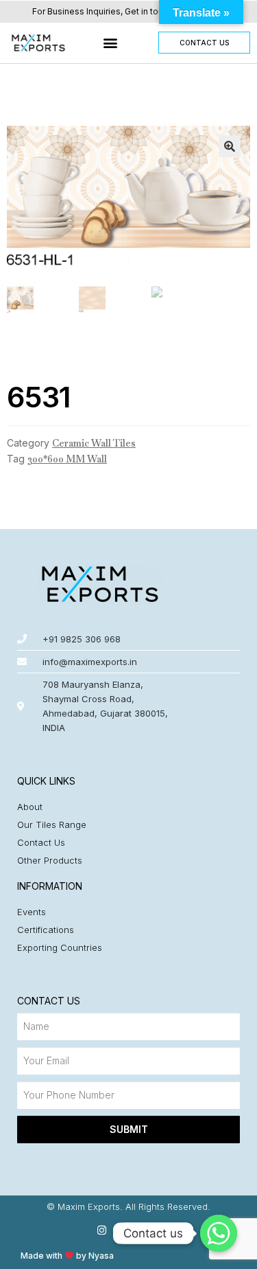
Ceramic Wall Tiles (94, 443)
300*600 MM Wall (67, 459)
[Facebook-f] (128, 1230)
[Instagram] (102, 1230)
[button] (110, 43)
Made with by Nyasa (67, 1255)
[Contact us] (218, 1233)
